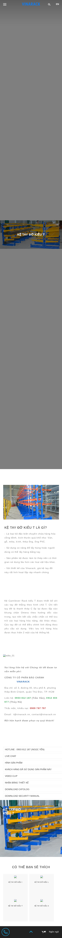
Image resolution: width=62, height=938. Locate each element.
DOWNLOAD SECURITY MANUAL (22, 796)
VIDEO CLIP (11, 776)
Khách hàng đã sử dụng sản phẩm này (28, 769)
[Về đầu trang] (31, 932)
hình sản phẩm (13, 762)
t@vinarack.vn (21, 714)
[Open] (4, 4)
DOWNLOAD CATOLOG (17, 789)
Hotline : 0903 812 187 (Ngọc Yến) (25, 749)
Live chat (10, 756)
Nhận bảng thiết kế (17, 782)
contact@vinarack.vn (44, 714)
